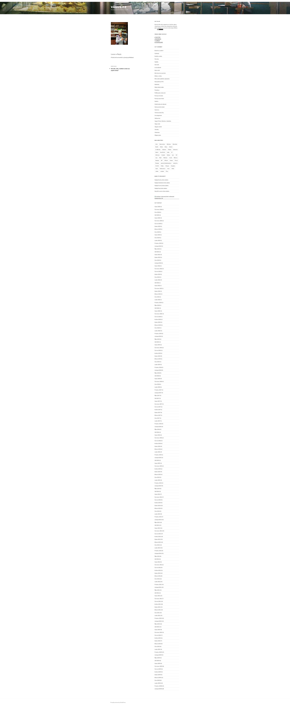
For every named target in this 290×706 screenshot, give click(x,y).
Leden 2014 (157, 514)
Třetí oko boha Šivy (159, 112)
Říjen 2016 (157, 429)
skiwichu (175, 163)
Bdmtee (169, 144)
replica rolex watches (6, 1)
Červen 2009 (158, 669)
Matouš (165, 157)
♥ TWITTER (157, 37)
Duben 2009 (158, 674)
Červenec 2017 (158, 404)
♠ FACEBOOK (158, 39)
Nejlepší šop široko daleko (161, 188)
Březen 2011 (158, 609)
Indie (168, 152)
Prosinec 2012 (158, 550)
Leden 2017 (157, 421)
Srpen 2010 (157, 629)
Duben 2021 (157, 291)
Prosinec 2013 (158, 516)
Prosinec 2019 (158, 333)
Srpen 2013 (157, 528)
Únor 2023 (157, 260)
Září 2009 (157, 660)
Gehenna (175, 149)
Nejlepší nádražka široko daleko (162, 182)
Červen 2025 (158, 223)
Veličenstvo (162, 168)
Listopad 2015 (158, 457)
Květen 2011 (158, 604)
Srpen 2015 (157, 463)
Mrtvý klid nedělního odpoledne (162, 78)
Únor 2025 (157, 232)
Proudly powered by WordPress (118, 702)
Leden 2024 (157, 240)
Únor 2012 (157, 578)
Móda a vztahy (158, 76)
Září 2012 (157, 559)
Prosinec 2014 (158, 483)
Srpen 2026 (157, 206)
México (175, 157)
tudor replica (15, 1)
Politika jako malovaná (160, 93)
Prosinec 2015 (158, 454)
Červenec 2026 (158, 209)
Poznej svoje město (159, 98)
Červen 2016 (158, 440)
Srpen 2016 (157, 435)
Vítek (173, 168)
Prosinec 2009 (158, 652)
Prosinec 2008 (158, 686)
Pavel (176, 160)
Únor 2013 (157, 545)
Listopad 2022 (158, 263)
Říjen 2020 (157, 305)
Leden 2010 (157, 649)
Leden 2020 (158, 330)
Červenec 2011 (158, 598)
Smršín (157, 166)
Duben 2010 (158, 640)
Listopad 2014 (158, 485)
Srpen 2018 (157, 378)
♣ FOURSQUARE (159, 42)
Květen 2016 (158, 443)
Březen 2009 (158, 677)
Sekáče (156, 101)
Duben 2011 (157, 607)
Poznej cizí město (159, 95)
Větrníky (157, 129)
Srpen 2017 (157, 401)
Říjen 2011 (157, 590)
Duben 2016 (158, 446)
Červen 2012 (158, 567)
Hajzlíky (156, 62)
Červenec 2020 (158, 313)
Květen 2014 (158, 502)
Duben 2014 (158, 505)
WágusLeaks (158, 135)
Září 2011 (157, 593)
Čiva (167, 171)
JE (171, 152)
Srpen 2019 (157, 344)
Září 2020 (157, 308)
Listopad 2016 (158, 426)
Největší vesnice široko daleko (162, 191)
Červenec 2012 (158, 564)
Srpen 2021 (157, 285)
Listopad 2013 (158, 519)
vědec (156, 171)
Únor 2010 (157, 646)
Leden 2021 (157, 299)
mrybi (170, 157)
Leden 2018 (157, 387)
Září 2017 (157, 398)
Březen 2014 (158, 508)
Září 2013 (157, 525)
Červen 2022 (158, 271)
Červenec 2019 (158, 347)
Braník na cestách (159, 50)
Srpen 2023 (157, 254)
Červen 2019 (158, 350)
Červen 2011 (158, 601)
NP (162, 160)
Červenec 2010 (158, 632)
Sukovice (157, 109)
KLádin (163, 155)
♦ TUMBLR (157, 40)
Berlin (156, 147)
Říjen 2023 (157, 249)
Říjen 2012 (157, 556)
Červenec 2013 (158, 530)
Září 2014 (157, 491)
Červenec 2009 (158, 666)
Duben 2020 (158, 322)
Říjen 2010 (157, 624)
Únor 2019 (157, 361)
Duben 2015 (158, 471)
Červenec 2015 (158, 466)
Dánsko (164, 149)
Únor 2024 (157, 237)
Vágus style (157, 124)
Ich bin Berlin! (158, 67)
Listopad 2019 (158, 336)
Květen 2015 (158, 469)
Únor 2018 (157, 384)
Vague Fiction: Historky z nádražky (163, 121)
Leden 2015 (157, 480)
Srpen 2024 (157, 234)
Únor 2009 (157, 680)
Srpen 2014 (157, 494)
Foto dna (157, 59)
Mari (160, 157)
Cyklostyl (157, 53)
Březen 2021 (158, 294)
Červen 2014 (158, 500)
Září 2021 (157, 282)
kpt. (173, 155)
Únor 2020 (157, 327)
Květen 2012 (158, 570)
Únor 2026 (157, 212)
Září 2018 (157, 375)
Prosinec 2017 (158, 390)
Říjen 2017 (157, 395)
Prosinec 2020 (158, 302)
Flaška (169, 149)
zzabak (162, 171)
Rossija (157, 163)
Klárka (168, 155)
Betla (161, 147)
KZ (176, 155)
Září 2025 (157, 215)
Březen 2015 (158, 474)
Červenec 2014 (158, 497)
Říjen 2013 (157, 522)
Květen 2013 (158, 536)
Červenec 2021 (158, 288)
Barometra (162, 144)
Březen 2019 (158, 358)
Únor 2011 (157, 612)
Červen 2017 (158, 406)
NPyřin (166, 160)
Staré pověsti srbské (159, 107)
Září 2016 (157, 432)
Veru (168, 168)
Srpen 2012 (157, 562)
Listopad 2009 (158, 655)
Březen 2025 (158, 229)
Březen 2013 (158, 542)
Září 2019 (157, 342)
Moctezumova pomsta (160, 73)
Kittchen (157, 155)
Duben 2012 (157, 573)
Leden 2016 (157, 452)
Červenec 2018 (158, 381)
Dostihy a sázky (158, 56)
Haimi (156, 152)
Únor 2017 (157, 418)
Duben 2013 (158, 539)
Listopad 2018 (158, 370)
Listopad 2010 (158, 621)
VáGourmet (157, 118)
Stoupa (167, 166)
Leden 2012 (157, 581)
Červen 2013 (158, 533)
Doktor (170, 147)
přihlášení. (131, 57)
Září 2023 (157, 251)
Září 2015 (157, 460)
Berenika (175, 144)
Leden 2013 (157, 547)
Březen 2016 (158, 449)
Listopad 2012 (158, 553)
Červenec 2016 (158, 437)
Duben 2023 (158, 257)
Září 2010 (157, 626)
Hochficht (162, 152)
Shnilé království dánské (160, 104)
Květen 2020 (158, 319)
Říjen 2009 (157, 657)
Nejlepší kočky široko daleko (161, 180)
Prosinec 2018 (158, 367)
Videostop (157, 132)
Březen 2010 (158, 643)
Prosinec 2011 (158, 584)
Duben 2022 (158, 274)
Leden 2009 (158, 683)
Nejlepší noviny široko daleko (161, 185)
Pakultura (157, 90)
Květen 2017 (158, 409)
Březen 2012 (158, 576)
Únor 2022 (157, 277)
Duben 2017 (157, 412)
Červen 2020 (158, 316)
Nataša (157, 160)
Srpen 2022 (157, 266)
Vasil (156, 168)
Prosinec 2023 (158, 243)
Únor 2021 (157, 296)
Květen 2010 (158, 638)
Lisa (156, 157)
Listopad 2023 (158, 246)
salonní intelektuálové (166, 163)
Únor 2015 (157, 477)
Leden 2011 (157, 615)
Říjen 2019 (157, 339)
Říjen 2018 (157, 373)
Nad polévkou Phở (159, 81)
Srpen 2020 (157, 311)
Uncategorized (158, 115)
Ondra (171, 160)
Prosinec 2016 (158, 423)
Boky (166, 147)
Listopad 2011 (158, 587)
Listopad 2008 (158, 688)
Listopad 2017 (158, 392)
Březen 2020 (158, 325)
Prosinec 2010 (158, 618)
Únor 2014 (157, 511)
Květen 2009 (158, 672)
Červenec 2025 (158, 220)
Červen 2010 (158, 635)
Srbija (162, 166)
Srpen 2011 (157, 595)
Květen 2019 (158, 353)
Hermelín (157, 64)
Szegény (173, 166)
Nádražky (157, 84)
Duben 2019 (158, 356)
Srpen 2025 (157, 218)
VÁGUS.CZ (119, 7)
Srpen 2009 (157, 663)
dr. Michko (157, 149)
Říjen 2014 (157, 488)
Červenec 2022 (158, 268)
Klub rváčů (157, 70)
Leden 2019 (157, 364)
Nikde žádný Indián (159, 87)
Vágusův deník (158, 126)
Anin (156, 144)
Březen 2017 (158, 415)
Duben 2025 (158, 226)
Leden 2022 (157, 280)
